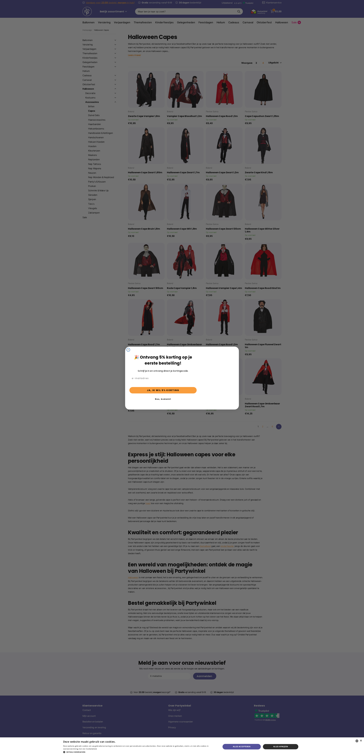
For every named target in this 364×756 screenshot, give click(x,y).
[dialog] (182, 746)
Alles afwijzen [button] (280, 746)
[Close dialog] (128, 349)
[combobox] (356, 741)
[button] (140, 752)
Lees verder (102, 749)
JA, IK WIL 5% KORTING (163, 390)
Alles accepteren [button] (241, 746)
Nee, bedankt (163, 399)
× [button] (361, 741)
